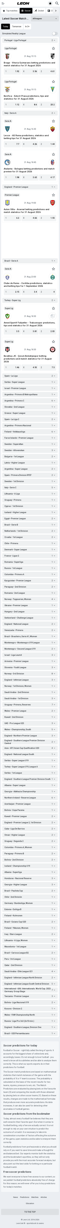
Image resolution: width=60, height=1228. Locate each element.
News (15, 1197)
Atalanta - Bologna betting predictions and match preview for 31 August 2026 (29, 170)
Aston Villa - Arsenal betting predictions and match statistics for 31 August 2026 (26, 210)
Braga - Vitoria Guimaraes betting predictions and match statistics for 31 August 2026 (29, 64)
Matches (34, 1197)
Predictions (24, 1197)
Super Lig (9, 308)
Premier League (12, 195)
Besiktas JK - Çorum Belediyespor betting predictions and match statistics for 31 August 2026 (28, 359)
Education (30, 1203)
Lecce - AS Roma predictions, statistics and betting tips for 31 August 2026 (26, 137)
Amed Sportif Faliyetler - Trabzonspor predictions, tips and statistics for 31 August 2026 (29, 324)
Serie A (8, 121)
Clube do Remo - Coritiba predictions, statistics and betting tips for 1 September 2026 (28, 284)
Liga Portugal (10, 48)
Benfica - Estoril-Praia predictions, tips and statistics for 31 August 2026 (26, 97)
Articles (44, 1197)
